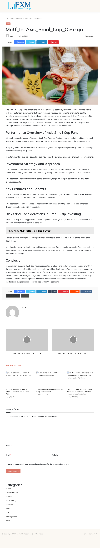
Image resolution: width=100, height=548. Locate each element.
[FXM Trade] (19, 6)
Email (8, 455)
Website (55, 455)
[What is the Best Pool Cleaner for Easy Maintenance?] (50, 379)
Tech (15, 19)
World (8, 521)
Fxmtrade (9, 504)
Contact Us (93, 534)
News (8, 509)
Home (9, 19)
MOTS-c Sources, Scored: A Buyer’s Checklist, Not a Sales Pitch (17, 391)
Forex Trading (11, 500)
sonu (11, 36)
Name (8, 446)
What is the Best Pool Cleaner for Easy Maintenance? (49, 390)
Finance (9, 496)
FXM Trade (39, 534)
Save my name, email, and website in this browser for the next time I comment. (38, 464)
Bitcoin (8, 488)
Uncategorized (11, 517)
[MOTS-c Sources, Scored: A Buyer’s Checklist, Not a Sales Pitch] (19, 379)
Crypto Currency (12, 492)
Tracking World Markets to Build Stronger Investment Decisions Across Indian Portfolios (79, 391)
